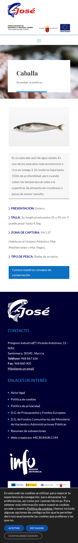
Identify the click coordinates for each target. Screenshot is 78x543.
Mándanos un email (21, 368)
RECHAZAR (37, 528)
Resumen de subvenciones (28, 431)
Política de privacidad (25, 406)
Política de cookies (23, 399)
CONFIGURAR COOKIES (23, 535)
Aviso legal (18, 392)
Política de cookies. (40, 508)
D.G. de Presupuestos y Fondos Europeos (38, 412)
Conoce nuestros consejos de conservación (31, 272)
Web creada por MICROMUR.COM (34, 437)
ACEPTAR (14, 528)
